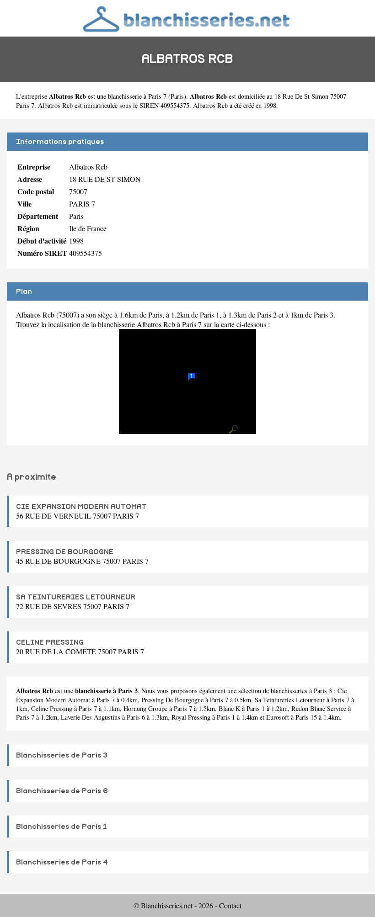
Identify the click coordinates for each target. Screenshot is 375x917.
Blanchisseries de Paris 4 (62, 862)
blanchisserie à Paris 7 (137, 96)
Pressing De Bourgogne (172, 699)
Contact (230, 905)
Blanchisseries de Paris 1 (61, 826)
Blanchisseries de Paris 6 (62, 791)
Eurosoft (277, 717)
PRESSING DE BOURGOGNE (64, 552)
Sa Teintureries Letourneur (290, 699)
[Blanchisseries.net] (187, 18)
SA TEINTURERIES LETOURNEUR (75, 597)
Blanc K (229, 708)
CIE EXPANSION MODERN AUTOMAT (81, 506)
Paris (177, 96)
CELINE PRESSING (50, 642)
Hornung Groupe (145, 708)
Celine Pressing (51, 708)
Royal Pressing (190, 717)
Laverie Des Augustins (90, 717)
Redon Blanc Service (318, 708)
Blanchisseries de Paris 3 (61, 755)
